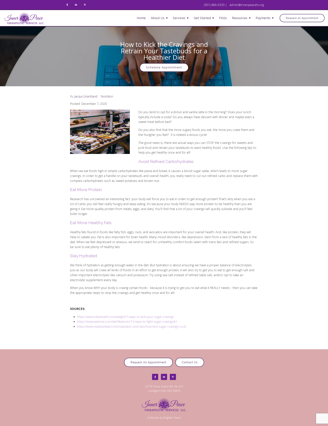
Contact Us (190, 362)
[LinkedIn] (76, 5)
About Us (158, 18)
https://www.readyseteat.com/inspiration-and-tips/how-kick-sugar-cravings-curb (131, 326)
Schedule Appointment (164, 67)
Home (141, 18)
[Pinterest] (85, 5)
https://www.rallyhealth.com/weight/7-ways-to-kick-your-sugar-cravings (125, 317)
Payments (263, 18)
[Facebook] (67, 5)
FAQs (223, 18)
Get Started (202, 18)
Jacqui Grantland (85, 96)
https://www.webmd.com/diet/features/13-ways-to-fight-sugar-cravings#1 (127, 321)
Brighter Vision (172, 418)
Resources (239, 18)
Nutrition (107, 96)
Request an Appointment (302, 18)
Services (179, 18)
